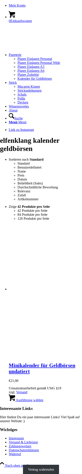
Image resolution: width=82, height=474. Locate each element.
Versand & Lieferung (23, 442)
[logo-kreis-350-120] (33, 47)
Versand (21, 392)
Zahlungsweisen (20, 446)
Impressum (16, 438)
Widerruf (15, 454)
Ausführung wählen (29, 400)
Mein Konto (17, 5)
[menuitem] (45, 5)
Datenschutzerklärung (24, 450)
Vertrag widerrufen (41, 469)
